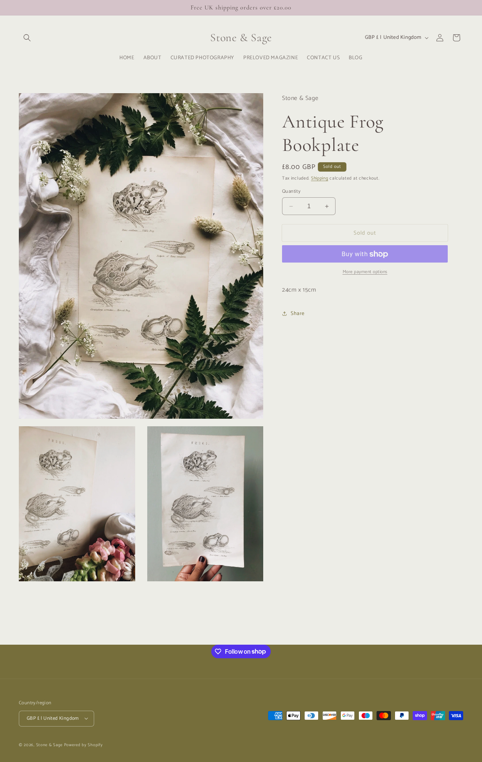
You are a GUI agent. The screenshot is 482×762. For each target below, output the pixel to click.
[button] (27, 37)
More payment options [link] (365, 272)
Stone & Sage (50, 744)
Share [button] (298, 313)
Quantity (291, 191)
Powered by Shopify (83, 744)
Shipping (319, 178)
